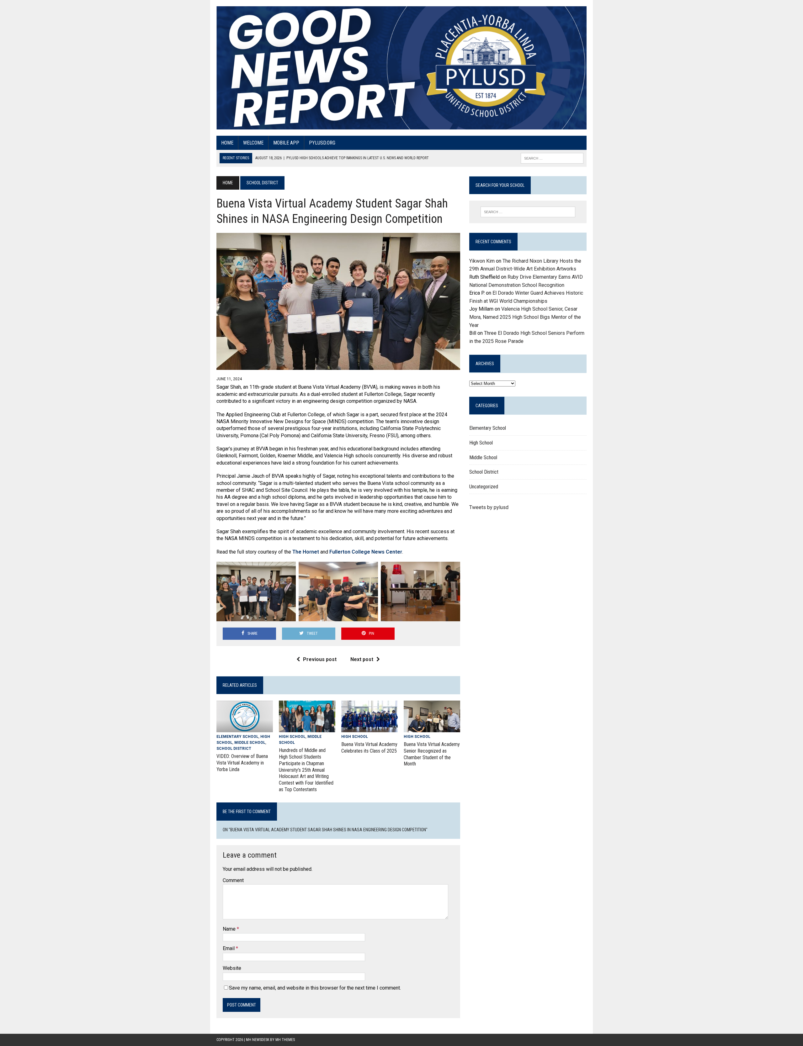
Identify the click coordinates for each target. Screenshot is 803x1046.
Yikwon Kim (482, 261)
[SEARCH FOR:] (552, 158)
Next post (361, 659)
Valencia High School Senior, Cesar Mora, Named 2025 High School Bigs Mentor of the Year (525, 317)
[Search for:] (528, 212)
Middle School (249, 742)
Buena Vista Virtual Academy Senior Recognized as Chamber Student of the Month (432, 754)
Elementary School (237, 736)
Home (227, 143)
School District (233, 748)
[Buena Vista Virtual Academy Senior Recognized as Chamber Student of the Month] (432, 728)
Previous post (320, 659)
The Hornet (306, 552)
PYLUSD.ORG (322, 143)
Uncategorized (483, 487)
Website (232, 968)
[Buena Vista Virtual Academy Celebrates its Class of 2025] (369, 728)
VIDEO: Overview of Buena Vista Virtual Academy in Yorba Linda (242, 762)
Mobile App (286, 143)
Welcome (253, 143)
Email (229, 948)
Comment (233, 880)
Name (230, 929)
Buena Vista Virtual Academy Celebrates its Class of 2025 (369, 747)
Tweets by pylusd (488, 507)
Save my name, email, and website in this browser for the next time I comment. (315, 988)
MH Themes (285, 1040)
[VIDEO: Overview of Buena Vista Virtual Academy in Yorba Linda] (244, 728)
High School (292, 736)
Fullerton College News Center (365, 552)
